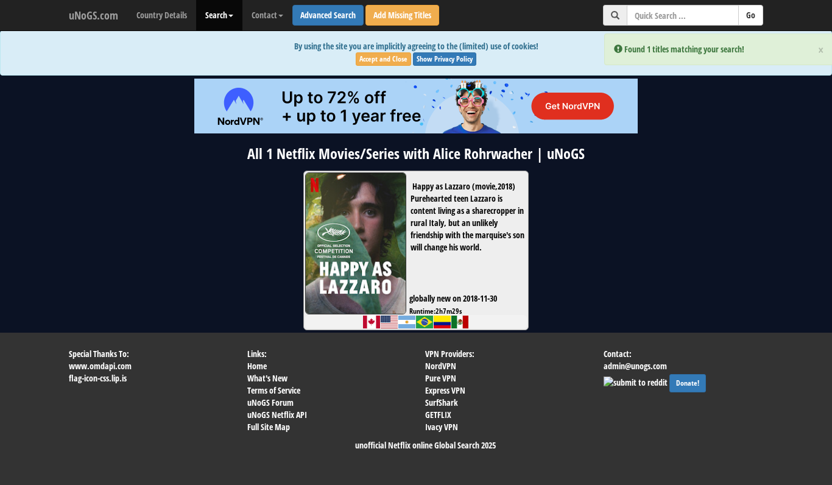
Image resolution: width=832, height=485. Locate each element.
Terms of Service (273, 390)
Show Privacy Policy (445, 59)
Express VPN (445, 390)
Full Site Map (268, 427)
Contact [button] (264, 15)
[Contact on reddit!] (636, 381)
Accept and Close (383, 59)
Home (257, 366)
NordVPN (440, 366)
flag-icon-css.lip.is (98, 378)
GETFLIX (438, 414)
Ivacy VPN (441, 427)
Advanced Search (328, 15)
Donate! (687, 383)
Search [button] (216, 15)
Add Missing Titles (402, 15)
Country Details (161, 15)
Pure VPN (440, 378)
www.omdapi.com (100, 366)
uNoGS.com (93, 15)
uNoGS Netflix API (277, 414)
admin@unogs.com (635, 366)
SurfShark (441, 402)
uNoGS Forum (270, 402)
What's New (267, 378)
